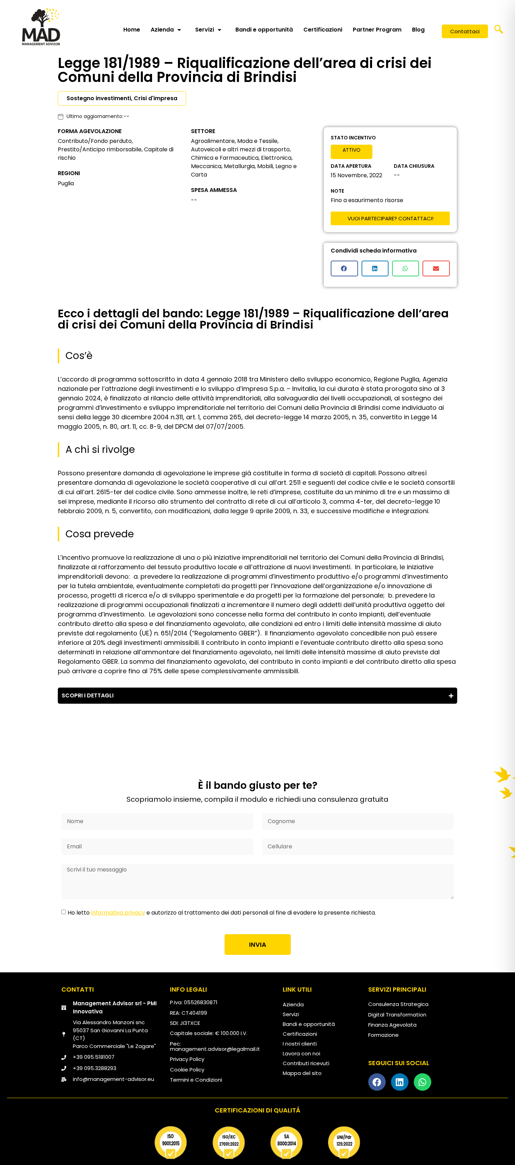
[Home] (41, 26)
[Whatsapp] (422, 1082)
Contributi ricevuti (306, 1063)
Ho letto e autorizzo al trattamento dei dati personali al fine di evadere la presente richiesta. (222, 913)
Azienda (162, 30)
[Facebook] (377, 1082)
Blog (418, 30)
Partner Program (377, 30)
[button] (499, 32)
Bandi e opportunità (264, 30)
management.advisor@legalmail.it (215, 1049)
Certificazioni (322, 30)
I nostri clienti (300, 1043)
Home (131, 30)
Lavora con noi (301, 1053)
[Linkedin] (399, 1082)
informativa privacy (118, 913)
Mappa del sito (302, 1073)
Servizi (204, 30)
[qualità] (257, 1142)
